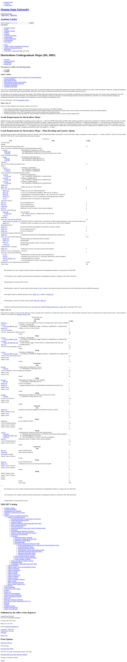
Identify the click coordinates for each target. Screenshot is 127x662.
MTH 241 (5, 192)
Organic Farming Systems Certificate (25, 556)
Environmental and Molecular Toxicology (22, 531)
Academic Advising (22, 314)
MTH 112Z (6, 191)
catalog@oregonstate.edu (11, 626)
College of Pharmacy (13, 576)
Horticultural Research (10, 80)
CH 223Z (5, 181)
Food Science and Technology (19, 534)
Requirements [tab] (8, 62)
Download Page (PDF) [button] (7, 648)
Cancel (2, 660)
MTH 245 (5, 194)
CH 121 (5, 168)
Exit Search (4, 24)
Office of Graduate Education (16, 582)
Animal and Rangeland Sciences (20, 520)
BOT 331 (3, 202)
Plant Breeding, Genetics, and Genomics (15, 82)
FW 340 (5, 256)
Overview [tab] (7, 59)
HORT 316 (4, 231)
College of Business (13, 565)
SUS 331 (5, 260)
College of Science (13, 578)
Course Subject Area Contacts (12, 588)
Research (6, 604)
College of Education (13, 568)
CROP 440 (4, 206)
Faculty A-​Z (7, 592)
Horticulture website (23, 100)
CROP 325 (44, 307)
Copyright (3, 629)
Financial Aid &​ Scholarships (12, 593)
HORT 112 (6, 223)
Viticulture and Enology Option (26, 554)
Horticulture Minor (20, 542)
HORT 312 (36, 294)
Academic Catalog (9, 19)
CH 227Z (8, 176)
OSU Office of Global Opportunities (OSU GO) (17, 601)
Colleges (6, 32)
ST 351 (5, 198)
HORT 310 (4, 229)
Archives (6, 514)
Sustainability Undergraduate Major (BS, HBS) (24, 564)
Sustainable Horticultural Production (14, 83)
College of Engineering (14, 570)
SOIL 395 (63, 307)
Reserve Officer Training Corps (16, 584)
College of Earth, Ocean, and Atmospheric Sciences (22, 567)
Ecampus (6, 590)
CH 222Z (5, 178)
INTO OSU (7, 598)
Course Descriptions (9, 587)
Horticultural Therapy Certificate (23, 537)
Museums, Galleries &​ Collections (13, 599)
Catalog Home (8, 5)
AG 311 (5, 254)
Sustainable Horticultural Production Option (30, 551)
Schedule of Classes (9, 28)
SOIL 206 (8, 213)
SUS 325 (55, 307)
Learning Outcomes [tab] (9, 61)
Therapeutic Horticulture (11, 85)
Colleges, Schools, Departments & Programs (16, 46)
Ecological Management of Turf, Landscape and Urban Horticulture (22, 77)
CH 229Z (8, 183)
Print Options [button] (7, 42)
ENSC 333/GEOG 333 (10, 435)
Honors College (12, 581)
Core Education (8, 40)
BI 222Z (8, 152)
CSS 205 (5, 215)
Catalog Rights (8, 37)
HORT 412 (4, 235)
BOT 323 (37, 307)
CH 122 (8, 169)
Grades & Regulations (10, 38)
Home (6, 44)
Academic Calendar (9, 31)
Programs (6, 34)
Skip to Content (8, 2)
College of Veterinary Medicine (16, 579)
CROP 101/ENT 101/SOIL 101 (11, 221)
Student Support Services (11, 607)
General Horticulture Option (25, 547)
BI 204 (4, 157)
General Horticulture (9, 79)
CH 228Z (8, 179)
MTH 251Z (6, 196)
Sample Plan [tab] (7, 64)
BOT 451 (3, 204)
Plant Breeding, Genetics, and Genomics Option (31, 550)
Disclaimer (4, 632)
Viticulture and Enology (10, 86)
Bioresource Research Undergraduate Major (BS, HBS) (26, 523)
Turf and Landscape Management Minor (26, 557)
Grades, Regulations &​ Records (12, 596)
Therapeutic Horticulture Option (27, 553)
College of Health (12, 573)
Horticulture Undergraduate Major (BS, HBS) (27, 543)
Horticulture (7, 49)
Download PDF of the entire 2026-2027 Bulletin (14, 654)
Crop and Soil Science (17, 526)
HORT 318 (4, 248)
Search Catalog (5, 23)
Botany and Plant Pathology (18, 525)
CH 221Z (5, 174)
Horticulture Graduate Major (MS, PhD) (25, 539)
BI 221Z (5, 150)
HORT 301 (4, 227)
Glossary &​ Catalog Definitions (12, 595)
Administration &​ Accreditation (12, 511)
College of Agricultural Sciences (13, 48)
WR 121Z (3, 344)
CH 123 (8, 171)
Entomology (14, 529)
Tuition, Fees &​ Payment (11, 609)
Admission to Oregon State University (14, 512)
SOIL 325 (50, 307)
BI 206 (8, 160)
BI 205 (8, 158)
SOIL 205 (5, 212)
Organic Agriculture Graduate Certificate (22, 561)
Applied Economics (16, 522)
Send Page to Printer (6, 643)
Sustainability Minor (16, 562)
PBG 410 (6, 244)
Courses (6, 29)
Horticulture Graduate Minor (22, 540)
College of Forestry (13, 571)
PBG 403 (5, 242)
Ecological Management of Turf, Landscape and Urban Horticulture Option (38, 545)
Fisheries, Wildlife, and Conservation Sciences (23, 533)
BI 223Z (8, 153)
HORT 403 (6, 238)
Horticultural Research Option (26, 548)
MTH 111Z (4, 187)
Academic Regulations (10, 35)
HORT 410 (6, 240)
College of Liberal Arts (14, 575)
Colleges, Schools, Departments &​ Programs (16, 515)
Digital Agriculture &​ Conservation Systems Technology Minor (28, 528)
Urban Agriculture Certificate (22, 559)
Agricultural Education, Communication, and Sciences (26, 519)
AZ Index (7, 3)
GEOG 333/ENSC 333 (9, 258)
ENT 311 (3, 208)
